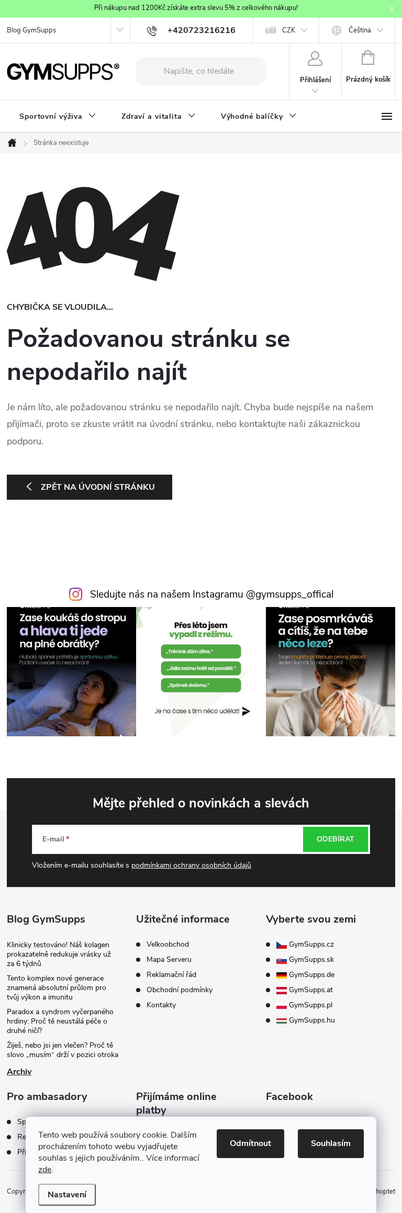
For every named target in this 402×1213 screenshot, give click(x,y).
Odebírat (335, 839)
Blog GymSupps (31, 30)
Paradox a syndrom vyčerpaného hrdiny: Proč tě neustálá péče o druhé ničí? (60, 1021)
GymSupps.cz (310, 944)
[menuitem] (58, 116)
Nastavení (67, 1194)
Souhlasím (331, 1143)
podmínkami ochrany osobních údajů (191, 865)
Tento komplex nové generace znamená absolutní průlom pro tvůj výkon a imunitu (56, 987)
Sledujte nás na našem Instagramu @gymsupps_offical (211, 594)
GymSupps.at (310, 990)
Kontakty (161, 1005)
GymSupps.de (310, 975)
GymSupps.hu (311, 1020)
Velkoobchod (168, 944)
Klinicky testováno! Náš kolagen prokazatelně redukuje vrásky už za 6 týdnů (59, 954)
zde (44, 1169)
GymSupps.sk (310, 960)
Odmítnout (250, 1143)
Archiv (19, 1072)
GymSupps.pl (309, 1005)
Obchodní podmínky (180, 990)
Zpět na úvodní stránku (98, 487)
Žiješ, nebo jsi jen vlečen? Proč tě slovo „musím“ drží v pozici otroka (62, 1050)
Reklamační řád (171, 975)
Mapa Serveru (169, 960)
